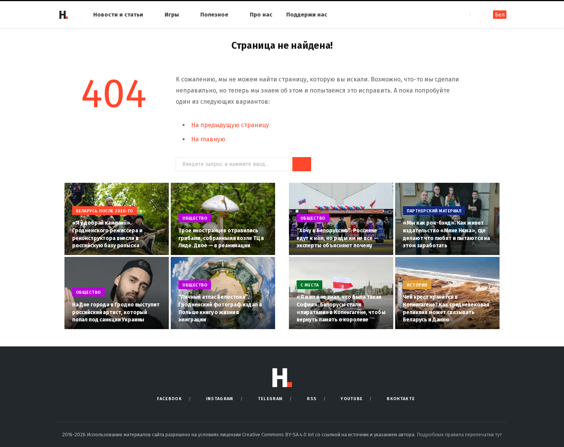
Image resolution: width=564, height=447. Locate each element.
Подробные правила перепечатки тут (459, 434)
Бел (500, 15)
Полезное (214, 14)
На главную (208, 139)
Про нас (261, 14)
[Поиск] (476, 14)
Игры (172, 14)
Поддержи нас (306, 14)
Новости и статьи (118, 14)
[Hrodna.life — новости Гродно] (63, 15)
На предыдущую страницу (230, 125)
